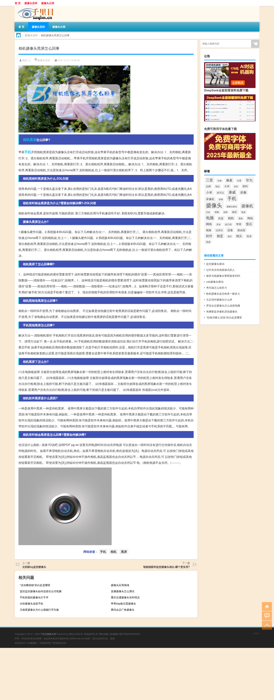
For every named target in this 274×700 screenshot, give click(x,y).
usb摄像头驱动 (214, 281)
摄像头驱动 (232, 206)
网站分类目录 (76, 633)
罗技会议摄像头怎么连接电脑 (223, 305)
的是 (220, 218)
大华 (226, 186)
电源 (243, 212)
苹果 (238, 224)
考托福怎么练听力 (216, 287)
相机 (26, 139)
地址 (217, 186)
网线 (250, 218)
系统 (240, 218)
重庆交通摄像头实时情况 (125, 597)
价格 (220, 180)
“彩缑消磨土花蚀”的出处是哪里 (224, 317)
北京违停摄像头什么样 (219, 299)
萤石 (249, 224)
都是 (220, 236)
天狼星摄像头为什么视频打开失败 (39, 609)
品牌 (208, 186)
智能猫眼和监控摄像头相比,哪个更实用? (166, 567)
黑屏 (33, 139)
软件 (209, 236)
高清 (249, 236)
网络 (209, 224)
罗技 (218, 224)
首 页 (18, 3)
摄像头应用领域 (120, 585)
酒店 (230, 236)
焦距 (234, 212)
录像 (243, 192)
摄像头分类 (47, 3)
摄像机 (247, 205)
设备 (230, 230)
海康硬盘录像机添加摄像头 (221, 311)
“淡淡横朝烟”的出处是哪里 (35, 585)
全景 (239, 180)
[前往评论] (266, 615)
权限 (225, 212)
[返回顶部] (266, 625)
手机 (27, 151)
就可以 (220, 192)
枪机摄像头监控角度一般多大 (223, 293)
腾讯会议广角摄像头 (122, 609)
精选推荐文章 (91, 633)
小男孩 (256, 633)
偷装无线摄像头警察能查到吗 (223, 276)
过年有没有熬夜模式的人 (220, 270)
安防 (236, 186)
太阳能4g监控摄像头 (34, 567)
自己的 (228, 224)
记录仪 (219, 230)
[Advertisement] (112, 674)
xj (29, 60)
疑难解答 (114, 633)
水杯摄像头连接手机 (31, 603)
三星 (209, 179)
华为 (249, 180)
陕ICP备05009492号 (129, 633)
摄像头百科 (30, 3)
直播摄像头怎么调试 (122, 591)
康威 (232, 191)
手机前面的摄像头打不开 (34, 597)
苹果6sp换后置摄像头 (123, 603)
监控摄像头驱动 (215, 264)
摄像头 (214, 205)
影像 (221, 199)
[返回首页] (266, 606)
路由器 (241, 230)
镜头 (239, 236)
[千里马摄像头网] (34, 7)
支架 (208, 212)
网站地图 (103, 633)
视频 (208, 230)
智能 (217, 212)
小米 (209, 192)
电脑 (210, 217)
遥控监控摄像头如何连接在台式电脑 (41, 591)
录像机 (210, 199)
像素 (229, 180)
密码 (245, 186)
